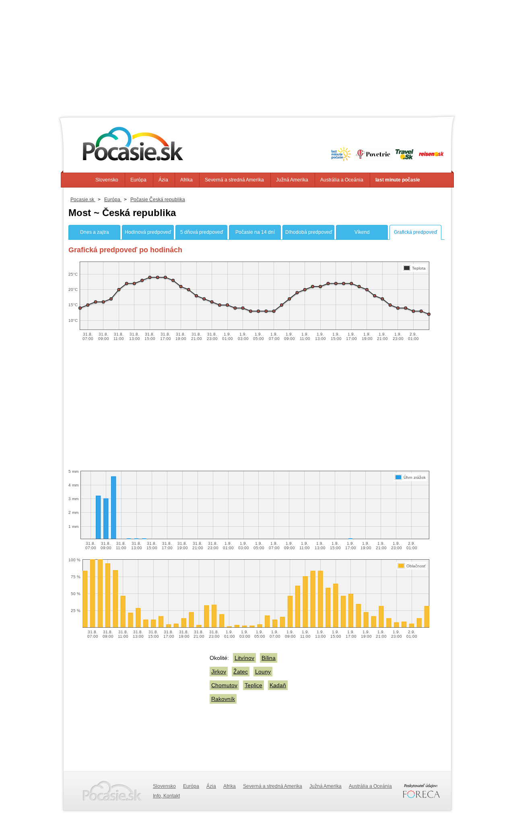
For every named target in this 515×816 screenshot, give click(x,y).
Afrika (186, 180)
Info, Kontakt (166, 796)
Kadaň (278, 685)
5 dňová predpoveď (201, 232)
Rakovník (223, 699)
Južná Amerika (292, 180)
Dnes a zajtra (94, 232)
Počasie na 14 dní (255, 232)
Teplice (253, 685)
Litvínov (244, 658)
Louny (263, 671)
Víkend (362, 232)
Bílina (269, 658)
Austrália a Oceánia (341, 180)
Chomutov (224, 685)
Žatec (240, 671)
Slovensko (106, 180)
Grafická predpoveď (415, 232)
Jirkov (218, 671)
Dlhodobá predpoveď (308, 232)
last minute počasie (397, 180)
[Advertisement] (257, 56)
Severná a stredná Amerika (234, 180)
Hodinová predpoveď (148, 232)
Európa (138, 180)
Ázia (163, 180)
